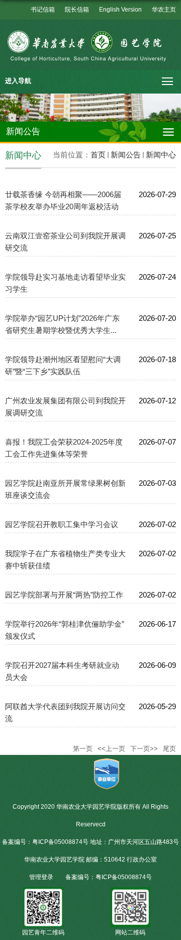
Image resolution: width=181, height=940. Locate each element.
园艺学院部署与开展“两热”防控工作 (64, 594)
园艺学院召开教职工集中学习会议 (61, 524)
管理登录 (41, 877)
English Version (120, 9)
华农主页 (164, 9)
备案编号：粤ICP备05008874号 (108, 877)
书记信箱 (43, 9)
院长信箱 (77, 9)
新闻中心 (161, 154)
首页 (98, 154)
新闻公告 (126, 154)
